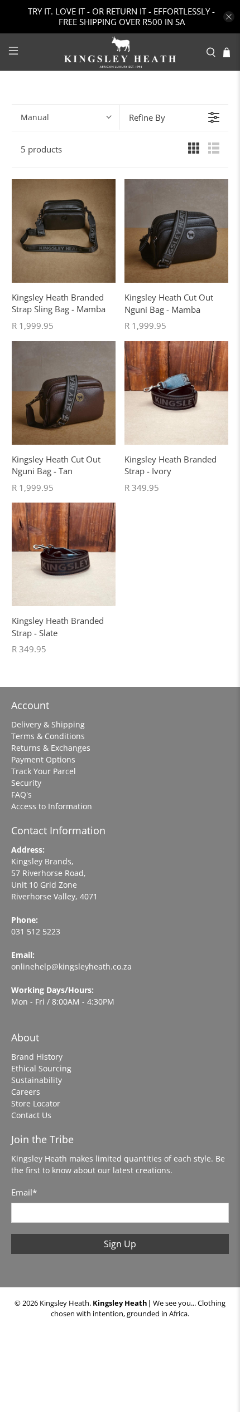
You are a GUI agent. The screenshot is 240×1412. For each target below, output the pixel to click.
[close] (228, 16)
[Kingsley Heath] (120, 52)
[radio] (193, 150)
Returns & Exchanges (50, 747)
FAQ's (21, 794)
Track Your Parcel (43, 771)
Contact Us (31, 1115)
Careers (25, 1091)
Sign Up (120, 1244)
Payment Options (43, 759)
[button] (66, 117)
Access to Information (51, 806)
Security (26, 783)
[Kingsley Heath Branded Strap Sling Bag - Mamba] (64, 231)
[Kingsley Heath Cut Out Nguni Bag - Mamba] (176, 231)
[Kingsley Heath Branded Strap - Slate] (64, 554)
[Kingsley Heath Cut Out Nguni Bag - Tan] (64, 393)
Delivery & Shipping (48, 724)
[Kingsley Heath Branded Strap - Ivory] (176, 393)
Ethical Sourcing (41, 1068)
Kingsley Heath (64, 1303)
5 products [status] (41, 149)
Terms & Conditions (48, 736)
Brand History (37, 1056)
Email (24, 1192)
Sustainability (36, 1080)
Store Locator (35, 1103)
